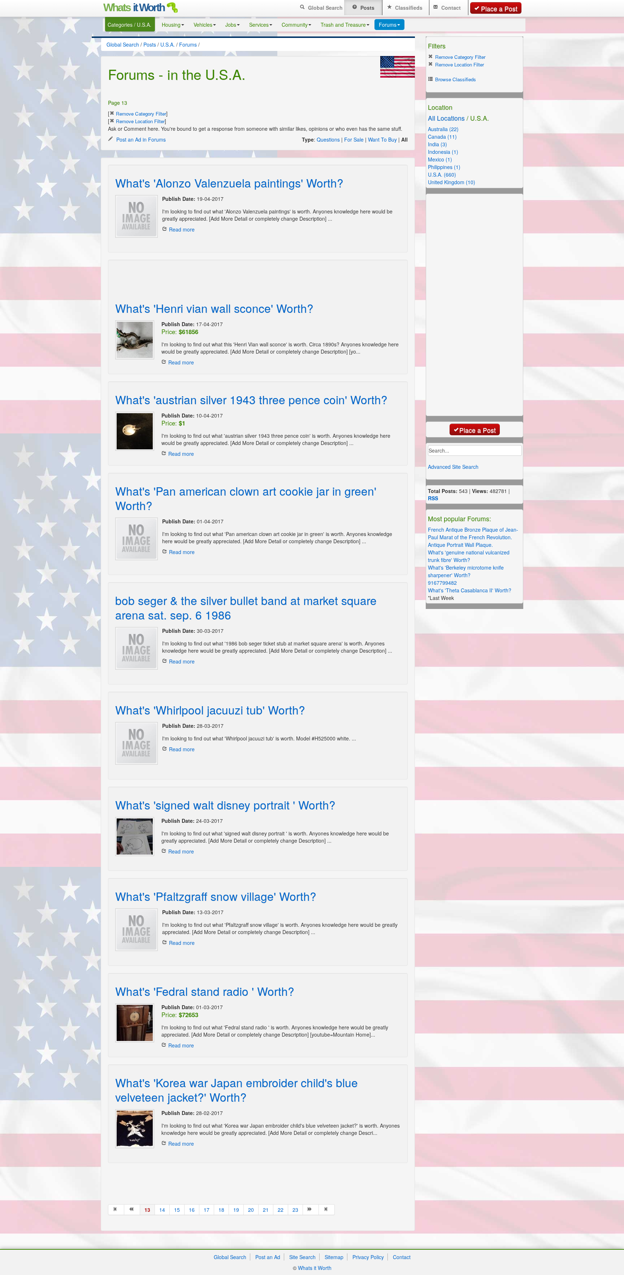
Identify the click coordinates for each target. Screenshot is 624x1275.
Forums (387, 24)
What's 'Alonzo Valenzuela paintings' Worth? (229, 182)
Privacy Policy (368, 1257)
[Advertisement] (250, 276)
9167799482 (442, 582)
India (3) (437, 144)
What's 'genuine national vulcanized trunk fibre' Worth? (469, 556)
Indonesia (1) (443, 151)
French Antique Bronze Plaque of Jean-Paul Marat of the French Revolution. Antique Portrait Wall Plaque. (473, 537)
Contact (450, 7)
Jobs (230, 24)
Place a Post (499, 8)
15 (177, 1209)
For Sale (354, 139)
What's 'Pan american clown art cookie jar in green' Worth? (245, 498)
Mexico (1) (440, 159)
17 (206, 1209)
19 (236, 1209)
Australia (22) (443, 129)
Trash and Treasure (343, 24)
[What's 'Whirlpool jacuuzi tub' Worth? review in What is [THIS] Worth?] (135, 743)
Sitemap (334, 1257)
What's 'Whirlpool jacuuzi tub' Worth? (210, 709)
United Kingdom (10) (451, 182)
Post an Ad (267, 1257)
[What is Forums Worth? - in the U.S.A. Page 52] (327, 1209)
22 (280, 1209)
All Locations (446, 117)
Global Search (325, 7)
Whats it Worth (315, 1267)
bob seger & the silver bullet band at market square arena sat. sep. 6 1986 (246, 607)
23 (295, 1209)
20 (251, 1209)
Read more (182, 229)
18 (221, 1209)
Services (259, 24)
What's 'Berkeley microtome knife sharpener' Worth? (466, 571)
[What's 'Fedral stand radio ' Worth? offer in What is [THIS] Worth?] (134, 1022)
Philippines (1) (444, 166)
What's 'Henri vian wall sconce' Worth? (214, 308)
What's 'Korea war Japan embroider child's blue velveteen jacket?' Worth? (236, 1089)
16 (192, 1209)
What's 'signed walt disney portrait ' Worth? (225, 804)
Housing (171, 24)
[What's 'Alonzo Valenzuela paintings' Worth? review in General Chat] (135, 216)
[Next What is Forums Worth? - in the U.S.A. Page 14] (311, 1209)
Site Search (302, 1257)
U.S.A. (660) (442, 174)
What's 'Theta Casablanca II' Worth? (469, 590)
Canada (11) (442, 136)
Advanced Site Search (453, 466)
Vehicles (203, 24)
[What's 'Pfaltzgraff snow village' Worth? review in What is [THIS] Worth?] (135, 929)
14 (162, 1209)
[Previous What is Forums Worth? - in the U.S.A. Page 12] (132, 1209)
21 (266, 1209)
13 (147, 1209)
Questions (328, 139)
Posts (366, 7)
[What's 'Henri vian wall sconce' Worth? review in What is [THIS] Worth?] (134, 339)
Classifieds (408, 7)
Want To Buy (382, 139)
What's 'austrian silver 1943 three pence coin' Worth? (251, 399)
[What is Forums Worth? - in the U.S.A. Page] (116, 1209)
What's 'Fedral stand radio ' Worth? (204, 991)
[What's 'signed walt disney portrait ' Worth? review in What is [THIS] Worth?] (134, 836)
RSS (433, 498)
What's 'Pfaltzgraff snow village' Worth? (215, 896)
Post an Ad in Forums (140, 139)
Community (295, 24)
